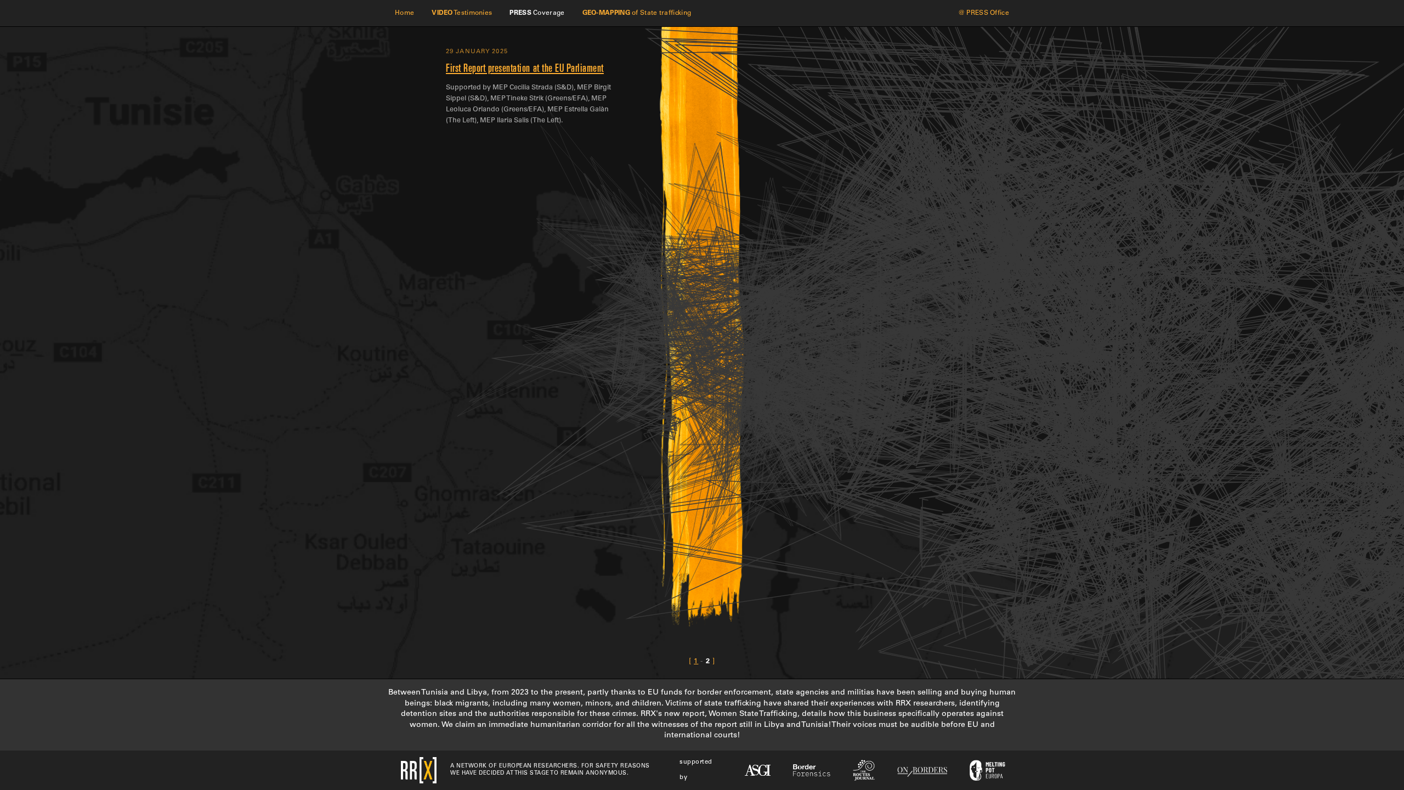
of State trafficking (637, 13)
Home (404, 13)
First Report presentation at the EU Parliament (525, 69)
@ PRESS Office (983, 13)
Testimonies (462, 13)
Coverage (536, 13)
